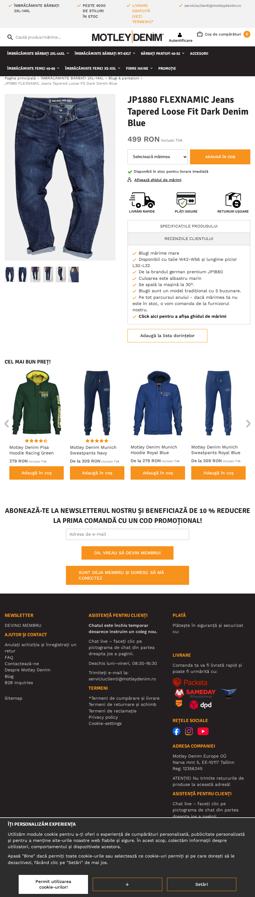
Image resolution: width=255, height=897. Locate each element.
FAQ (9, 657)
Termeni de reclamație (113, 710)
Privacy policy (103, 717)
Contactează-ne (22, 663)
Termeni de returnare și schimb (122, 704)
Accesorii (199, 53)
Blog (9, 676)
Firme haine (137, 68)
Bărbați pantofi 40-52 (160, 53)
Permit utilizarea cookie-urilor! (53, 884)
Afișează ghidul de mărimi (157, 180)
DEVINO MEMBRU (23, 625)
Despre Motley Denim (27, 669)
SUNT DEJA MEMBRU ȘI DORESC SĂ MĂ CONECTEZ (121, 575)
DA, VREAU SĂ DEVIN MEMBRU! (127, 552)
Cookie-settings (105, 723)
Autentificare (180, 40)
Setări (201, 884)
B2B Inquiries (19, 682)
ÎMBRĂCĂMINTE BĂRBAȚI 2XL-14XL (36, 53)
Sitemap (13, 698)
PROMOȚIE (167, 68)
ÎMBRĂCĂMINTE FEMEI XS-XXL (90, 68)
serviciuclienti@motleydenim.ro (212, 5)
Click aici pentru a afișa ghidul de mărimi (182, 316)
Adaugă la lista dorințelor (167, 335)
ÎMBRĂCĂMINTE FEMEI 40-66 (31, 68)
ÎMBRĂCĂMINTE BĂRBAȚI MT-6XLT (103, 53)
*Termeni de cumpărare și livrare (124, 698)
